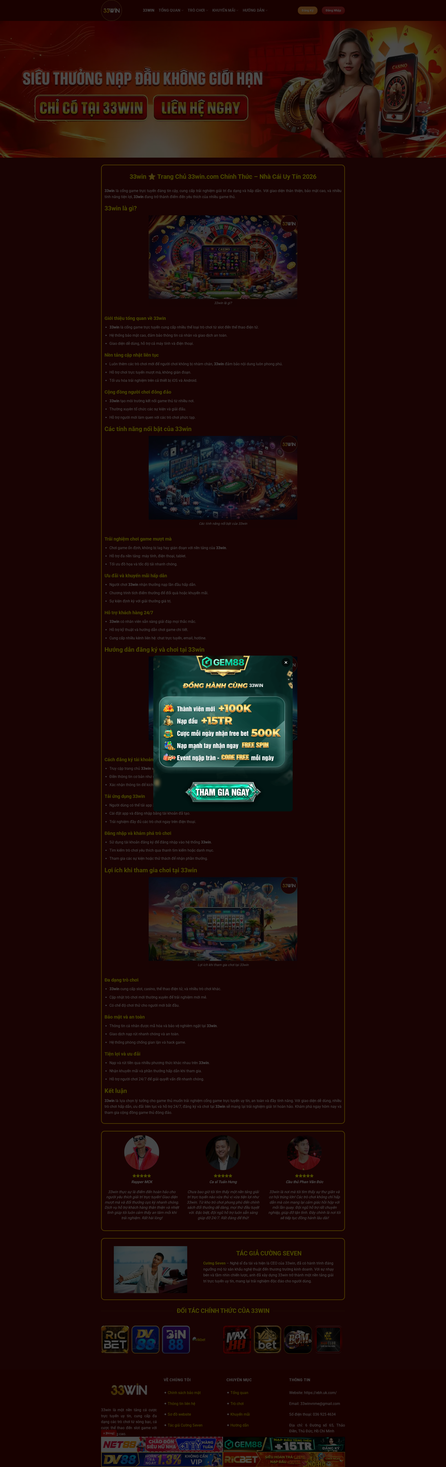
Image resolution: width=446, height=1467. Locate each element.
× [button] (286, 662)
